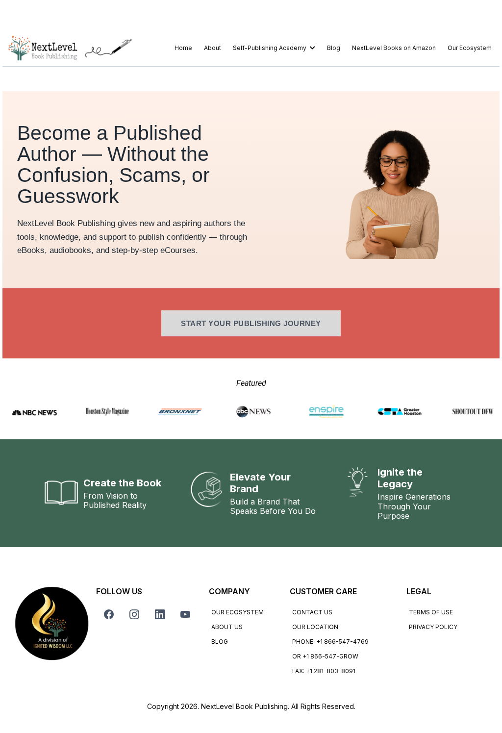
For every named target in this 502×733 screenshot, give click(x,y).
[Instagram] (134, 614)
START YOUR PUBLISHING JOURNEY (251, 323)
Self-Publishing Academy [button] (270, 47)
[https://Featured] (469, 412)
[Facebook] (109, 614)
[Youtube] (185, 614)
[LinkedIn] (160, 614)
